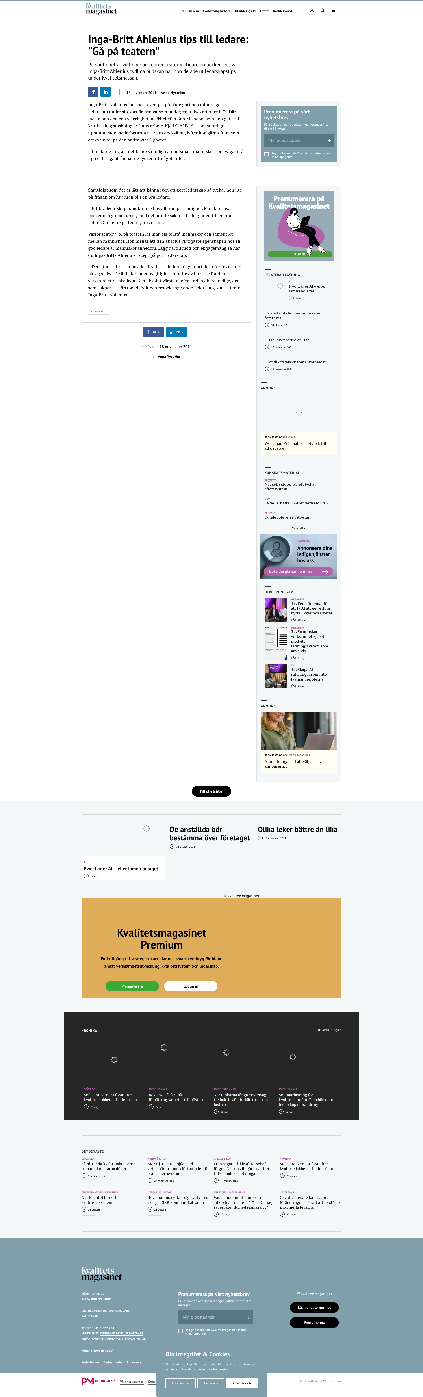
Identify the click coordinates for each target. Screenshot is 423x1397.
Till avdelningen (328, 1030)
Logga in (191, 986)
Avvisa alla (211, 1383)
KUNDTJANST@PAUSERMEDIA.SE (121, 1333)
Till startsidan (211, 791)
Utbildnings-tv (245, 11)
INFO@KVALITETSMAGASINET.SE (124, 1339)
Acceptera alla (242, 1383)
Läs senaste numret (314, 1307)
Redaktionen (90, 1362)
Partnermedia (112, 1362)
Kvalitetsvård (282, 11)
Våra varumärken (132, 1382)
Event (264, 11)
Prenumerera (189, 11)
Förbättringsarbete (217, 11)
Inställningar (180, 1383)
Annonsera (134, 1362)
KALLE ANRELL (91, 1316)
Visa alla (298, 528)
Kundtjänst (156, 1382)
